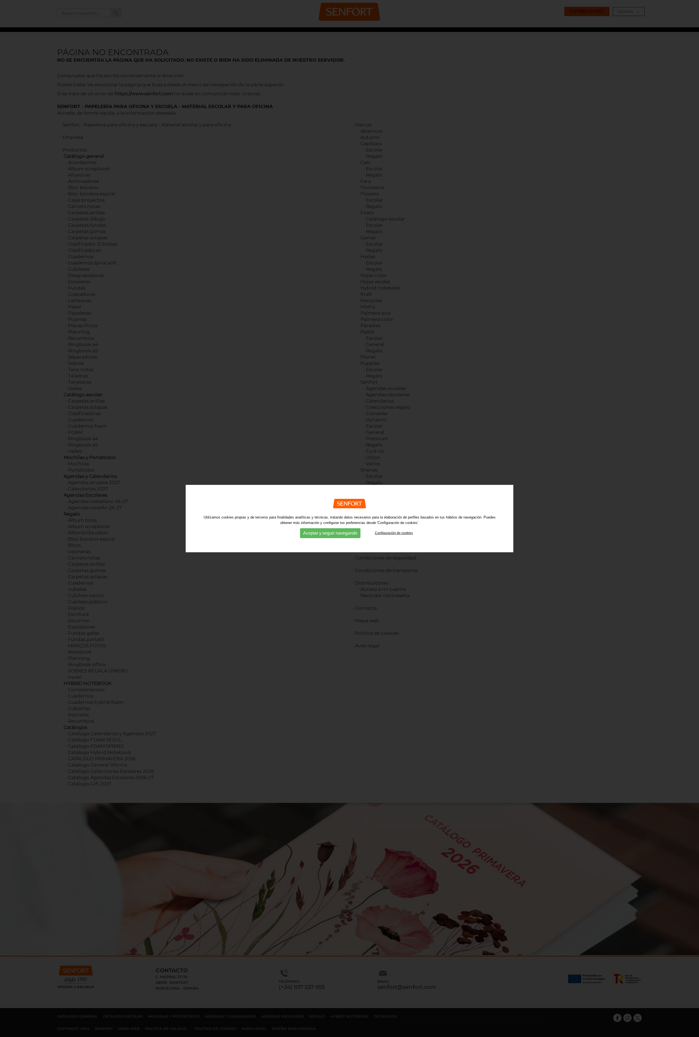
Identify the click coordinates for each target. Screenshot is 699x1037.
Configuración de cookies (394, 533)
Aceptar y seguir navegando (330, 533)
